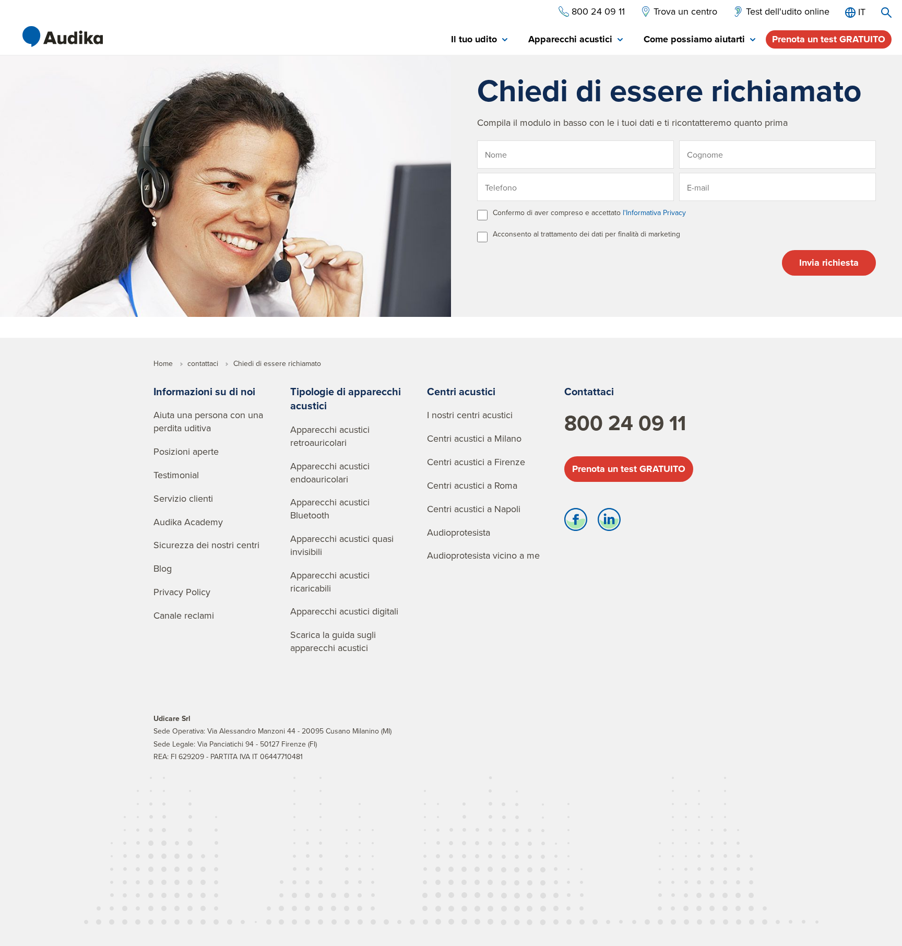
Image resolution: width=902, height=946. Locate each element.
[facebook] (575, 522)
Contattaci (589, 391)
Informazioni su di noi (204, 391)
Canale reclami (183, 615)
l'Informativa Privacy (654, 212)
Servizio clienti (183, 498)
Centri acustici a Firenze (476, 461)
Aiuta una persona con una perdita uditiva (208, 421)
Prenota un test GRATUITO (828, 39)
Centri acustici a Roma (472, 485)
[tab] (479, 40)
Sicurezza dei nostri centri (206, 544)
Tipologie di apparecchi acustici (345, 398)
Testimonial (176, 474)
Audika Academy (188, 521)
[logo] (62, 36)
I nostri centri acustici (470, 414)
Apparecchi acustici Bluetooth (330, 508)
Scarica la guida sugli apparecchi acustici (333, 641)
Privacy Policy (181, 591)
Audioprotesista (458, 532)
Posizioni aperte (186, 451)
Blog (162, 568)
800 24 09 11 (625, 423)
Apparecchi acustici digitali (344, 611)
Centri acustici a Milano (474, 438)
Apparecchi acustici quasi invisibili (342, 545)
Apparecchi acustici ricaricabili (330, 582)
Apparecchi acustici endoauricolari (330, 472)
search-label (886, 12)
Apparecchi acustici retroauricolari (330, 436)
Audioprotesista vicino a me (483, 555)
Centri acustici (461, 391)
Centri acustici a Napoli (473, 508)
